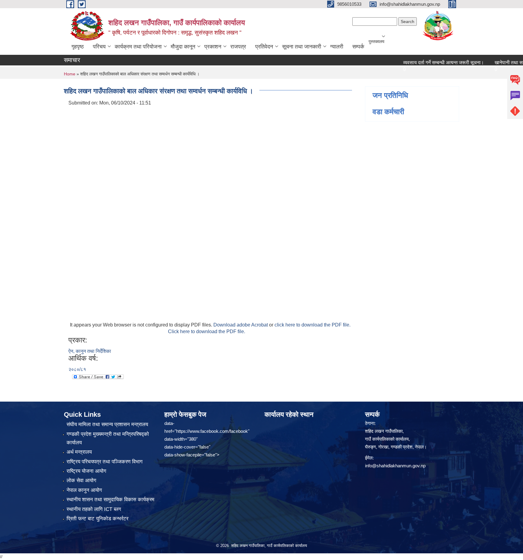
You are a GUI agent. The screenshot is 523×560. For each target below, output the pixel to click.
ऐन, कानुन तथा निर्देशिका (89, 351)
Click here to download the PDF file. (206, 331)
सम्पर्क (358, 47)
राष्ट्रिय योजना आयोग (86, 471)
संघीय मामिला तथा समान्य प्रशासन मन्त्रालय (107, 424)
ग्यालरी (336, 47)
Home (69, 73)
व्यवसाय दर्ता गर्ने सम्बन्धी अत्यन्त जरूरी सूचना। (432, 62)
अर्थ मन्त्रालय (79, 452)
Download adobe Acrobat (241, 324)
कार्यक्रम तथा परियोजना (138, 47)
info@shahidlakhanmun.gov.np (395, 465)
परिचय (99, 47)
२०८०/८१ (77, 369)
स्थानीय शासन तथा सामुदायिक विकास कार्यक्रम (110, 499)
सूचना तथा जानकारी (301, 47)
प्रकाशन (212, 47)
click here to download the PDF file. (312, 324)
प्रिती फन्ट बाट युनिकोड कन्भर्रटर (97, 519)
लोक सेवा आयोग (81, 480)
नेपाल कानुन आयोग (84, 490)
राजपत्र (238, 47)
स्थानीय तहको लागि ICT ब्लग (94, 509)
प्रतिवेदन (264, 47)
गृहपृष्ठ (77, 47)
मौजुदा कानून (183, 47)
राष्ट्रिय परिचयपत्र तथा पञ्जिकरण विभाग (105, 462)
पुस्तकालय (376, 41)
